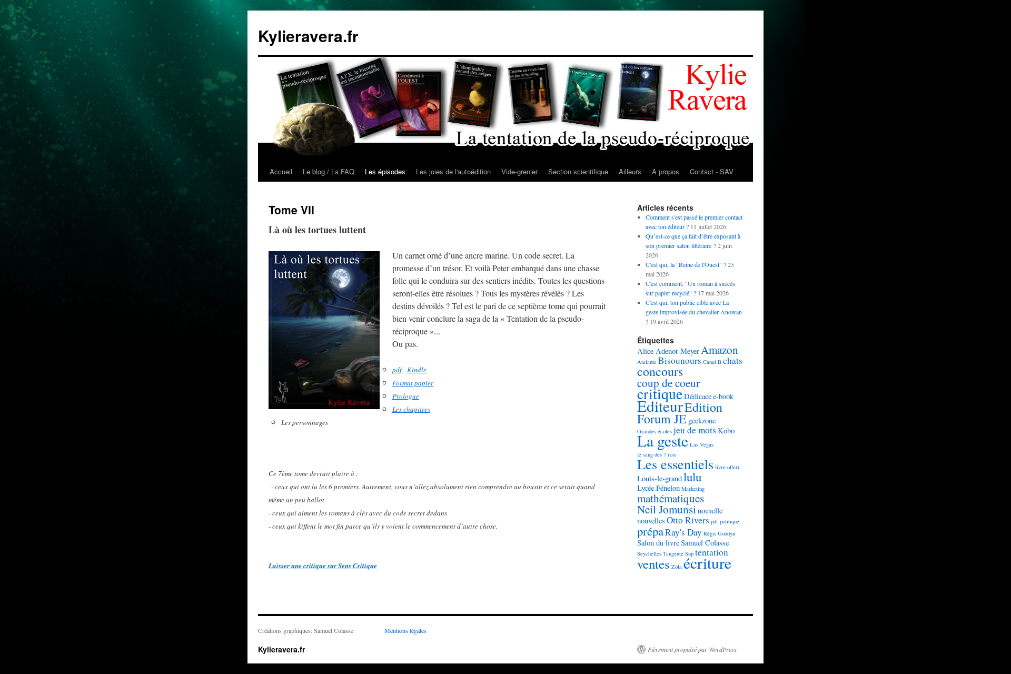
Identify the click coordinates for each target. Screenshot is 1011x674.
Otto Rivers (688, 520)
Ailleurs (630, 171)
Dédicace (697, 396)
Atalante (647, 361)
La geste (662, 440)
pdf (397, 369)
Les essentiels (675, 464)
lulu (692, 476)
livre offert (727, 467)
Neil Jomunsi (666, 509)
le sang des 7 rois (656, 454)
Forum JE (662, 418)
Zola (676, 566)
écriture (707, 562)
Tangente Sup (678, 553)
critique (659, 393)
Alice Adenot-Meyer (668, 351)
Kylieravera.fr (308, 35)
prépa (650, 531)
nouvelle (710, 511)
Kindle (417, 369)
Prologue (405, 396)
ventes (653, 563)
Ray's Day (683, 532)
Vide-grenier (519, 171)
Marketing (693, 488)
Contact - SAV (712, 171)
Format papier (412, 383)
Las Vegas (701, 444)
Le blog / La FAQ (328, 171)
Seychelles (649, 553)
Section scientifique (578, 171)
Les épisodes (385, 171)
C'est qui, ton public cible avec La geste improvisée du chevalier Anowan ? (694, 311)
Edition (703, 407)
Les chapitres (411, 409)
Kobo (726, 430)
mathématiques (670, 498)
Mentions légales (405, 630)
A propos (665, 171)
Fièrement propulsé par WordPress (692, 649)
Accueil (281, 171)
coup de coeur (668, 382)
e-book (723, 396)
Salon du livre (658, 543)
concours (660, 371)
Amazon (719, 349)
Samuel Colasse (705, 543)
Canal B (712, 361)
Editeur (660, 405)
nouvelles (651, 521)
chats (732, 360)
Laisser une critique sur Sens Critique (323, 565)
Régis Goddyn (719, 533)
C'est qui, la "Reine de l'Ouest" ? (686, 264)
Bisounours (679, 360)
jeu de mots (694, 430)
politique (729, 521)
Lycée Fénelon (658, 488)
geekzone (702, 420)
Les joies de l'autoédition (453, 171)
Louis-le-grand (659, 478)
